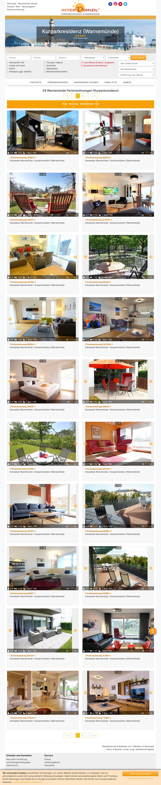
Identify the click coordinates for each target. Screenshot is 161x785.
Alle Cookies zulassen (140, 774)
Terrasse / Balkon (54, 62)
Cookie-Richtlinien (21, 782)
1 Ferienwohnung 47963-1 (23, 157)
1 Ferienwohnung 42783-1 (23, 531)
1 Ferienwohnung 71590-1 (98, 718)
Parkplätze (110, 82)
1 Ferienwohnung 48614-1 (98, 406)
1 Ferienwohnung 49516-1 (22, 406)
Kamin (12, 68)
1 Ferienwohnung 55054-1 (23, 344)
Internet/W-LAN (16, 62)
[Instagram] (115, 4)
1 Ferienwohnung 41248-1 (22, 469)
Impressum (37, 782)
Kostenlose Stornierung (95, 65)
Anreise (127, 82)
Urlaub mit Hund (17, 65)
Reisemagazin (28, 6)
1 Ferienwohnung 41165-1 (98, 655)
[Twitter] (125, 4)
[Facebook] (110, 4)
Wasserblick (52, 68)
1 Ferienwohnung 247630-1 (99, 344)
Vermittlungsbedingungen (18, 762)
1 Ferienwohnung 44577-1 (23, 220)
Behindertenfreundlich (56, 71)
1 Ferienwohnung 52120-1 (22, 655)
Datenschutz (12, 765)
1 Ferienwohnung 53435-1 (98, 282)
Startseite (11, 3)
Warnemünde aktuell (27, 3)
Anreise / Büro (14, 6)
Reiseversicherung (15, 9)
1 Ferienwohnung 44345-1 (98, 469)
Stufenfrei (51, 65)
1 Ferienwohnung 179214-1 (23, 718)
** (107, 65)
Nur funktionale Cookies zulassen (140, 778)
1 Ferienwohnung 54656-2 (98, 531)
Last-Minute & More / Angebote (99, 62)
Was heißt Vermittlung (16, 759)
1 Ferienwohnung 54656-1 (98, 593)
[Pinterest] (120, 4)
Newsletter (49, 765)
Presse (47, 759)
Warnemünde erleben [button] (86, 82)
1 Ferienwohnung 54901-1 (22, 593)
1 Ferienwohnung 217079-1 (98, 220)
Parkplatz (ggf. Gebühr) (20, 71)
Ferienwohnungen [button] (58, 82)
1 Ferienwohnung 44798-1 (23, 282)
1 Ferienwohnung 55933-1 (98, 157)
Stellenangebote (52, 762)
